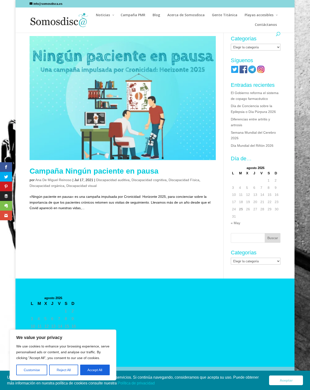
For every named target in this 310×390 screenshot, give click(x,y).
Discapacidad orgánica (47, 186)
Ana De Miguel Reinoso (53, 180)
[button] (156, 383)
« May (235, 223)
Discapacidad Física (184, 180)
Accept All (94, 370)
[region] (63, 355)
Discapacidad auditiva (113, 180)
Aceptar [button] (286, 380)
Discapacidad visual (81, 186)
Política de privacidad (137, 383)
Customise (32, 370)
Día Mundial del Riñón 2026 (252, 145)
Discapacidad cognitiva (149, 180)
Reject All (64, 370)
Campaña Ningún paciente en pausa (94, 171)
